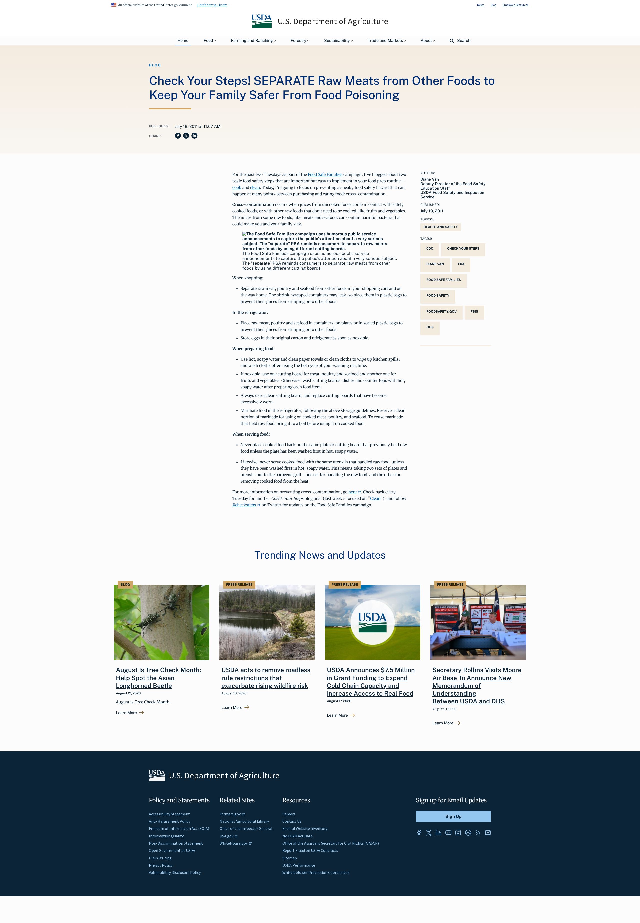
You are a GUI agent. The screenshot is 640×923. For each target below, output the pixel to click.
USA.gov (227, 835)
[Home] (262, 27)
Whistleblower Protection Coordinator (315, 872)
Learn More (126, 713)
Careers (289, 813)
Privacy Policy (160, 865)
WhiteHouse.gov (234, 843)
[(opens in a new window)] (419, 833)
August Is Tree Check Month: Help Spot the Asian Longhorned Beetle (158, 677)
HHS (430, 327)
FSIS (474, 311)
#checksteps (244, 504)
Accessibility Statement (169, 813)
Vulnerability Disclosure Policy (175, 872)
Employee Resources (515, 5)
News (480, 5)
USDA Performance (298, 865)
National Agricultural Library (244, 821)
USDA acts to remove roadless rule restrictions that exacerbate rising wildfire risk (266, 677)
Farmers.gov (230, 813)
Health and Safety (441, 227)
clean (255, 187)
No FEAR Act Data (297, 835)
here (352, 491)
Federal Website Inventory (305, 828)
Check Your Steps (463, 248)
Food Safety (438, 295)
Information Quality (166, 835)
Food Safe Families (325, 174)
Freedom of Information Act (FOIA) (179, 828)
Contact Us (292, 821)
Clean (375, 498)
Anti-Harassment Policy (169, 821)
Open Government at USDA (172, 850)
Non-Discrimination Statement (176, 843)
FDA (461, 264)
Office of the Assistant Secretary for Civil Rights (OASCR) (330, 843)
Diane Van (435, 264)
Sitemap (289, 857)
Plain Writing (160, 857)
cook (237, 187)
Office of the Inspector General (246, 828)
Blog (493, 5)
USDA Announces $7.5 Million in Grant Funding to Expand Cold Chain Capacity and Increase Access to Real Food (371, 681)
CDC (429, 248)
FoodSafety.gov (441, 311)
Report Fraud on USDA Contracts (310, 850)
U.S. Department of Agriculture (333, 21)
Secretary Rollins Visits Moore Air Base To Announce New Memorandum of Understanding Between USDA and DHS (477, 685)
